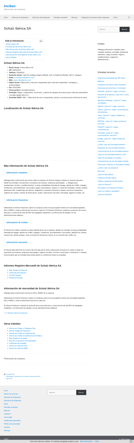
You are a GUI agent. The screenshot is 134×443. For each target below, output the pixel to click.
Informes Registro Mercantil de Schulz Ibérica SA (24, 52)
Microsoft (101, 171)
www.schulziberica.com (22, 80)
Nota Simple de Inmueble (18, 338)
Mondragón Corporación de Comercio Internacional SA (23, 376)
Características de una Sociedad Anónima (113, 151)
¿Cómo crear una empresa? (108, 168)
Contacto (7, 414)
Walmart (101, 81)
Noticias (74, 17)
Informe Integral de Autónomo (20, 331)
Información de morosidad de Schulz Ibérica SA (23, 55)
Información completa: (17, 173)
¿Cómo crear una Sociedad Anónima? (111, 145)
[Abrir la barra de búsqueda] (129, 17)
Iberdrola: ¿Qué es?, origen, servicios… (112, 91)
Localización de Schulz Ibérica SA (18, 47)
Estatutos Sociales (16, 278)
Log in (6, 439)
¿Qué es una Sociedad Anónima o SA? (112, 154)
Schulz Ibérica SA (12, 44)
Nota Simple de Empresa (18, 270)
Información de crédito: (17, 222)
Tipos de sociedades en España (109, 158)
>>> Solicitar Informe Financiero (16, 313)
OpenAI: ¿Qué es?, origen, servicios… (112, 106)
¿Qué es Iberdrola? (105, 194)
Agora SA (9, 378)
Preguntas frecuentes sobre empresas (95, 17)
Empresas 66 (10, 374)
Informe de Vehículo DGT (18, 346)
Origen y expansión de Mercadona (110, 181)
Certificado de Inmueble (17, 343)
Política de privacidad (12, 424)
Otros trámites (11, 57)
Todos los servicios (11, 394)
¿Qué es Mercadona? (105, 174)
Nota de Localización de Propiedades (22, 341)
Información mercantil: (17, 242)
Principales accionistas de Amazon (110, 188)
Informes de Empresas (20, 17)
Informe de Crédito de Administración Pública (25, 336)
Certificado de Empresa (17, 273)
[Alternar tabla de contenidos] (40, 41)
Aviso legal (8, 417)
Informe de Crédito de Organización (22, 333)
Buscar (124, 29)
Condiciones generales (12, 420)
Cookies (7, 427)
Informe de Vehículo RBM (18, 348)
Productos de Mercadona (107, 178)
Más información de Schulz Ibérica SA (20, 49)
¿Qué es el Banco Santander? (109, 191)
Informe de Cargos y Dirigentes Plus (22, 328)
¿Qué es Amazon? (104, 184)
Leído (97, 441)
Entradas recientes (60, 17)
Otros (115, 17)
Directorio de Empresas (41, 17)
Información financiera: (17, 200)
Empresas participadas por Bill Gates (111, 78)
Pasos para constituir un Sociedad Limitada (113, 164)
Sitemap (7, 430)
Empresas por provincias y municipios (112, 88)
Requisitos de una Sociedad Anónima (111, 148)
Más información (86, 441)
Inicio (6, 17)
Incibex (10, 6)
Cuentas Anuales (15, 275)
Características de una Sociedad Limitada (113, 161)
